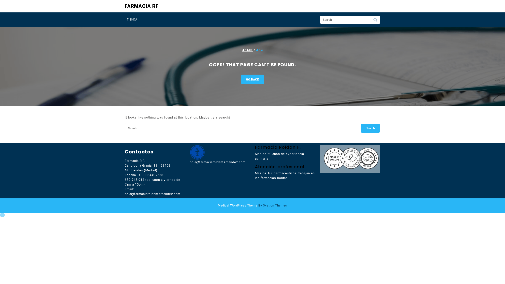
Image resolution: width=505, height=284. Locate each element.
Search (375, 21)
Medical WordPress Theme (252, 205)
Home (247, 50)
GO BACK (252, 79)
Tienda (132, 19)
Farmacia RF (142, 6)
